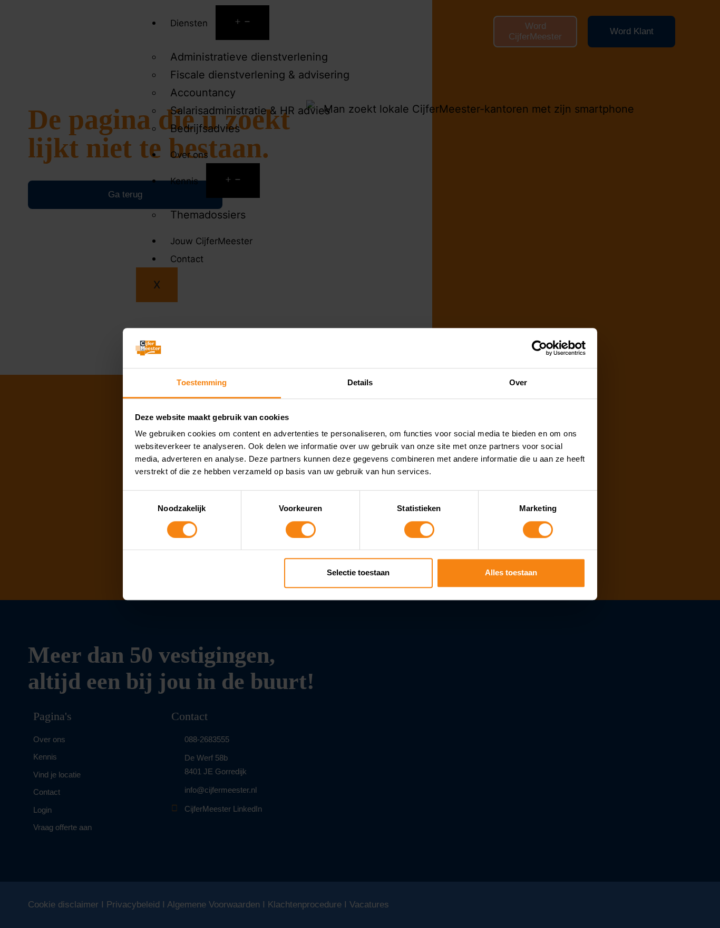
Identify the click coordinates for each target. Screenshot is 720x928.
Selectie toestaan (358, 572)
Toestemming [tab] (202, 382)
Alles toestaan (511, 572)
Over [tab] (518, 382)
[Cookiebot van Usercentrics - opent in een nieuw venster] (539, 348)
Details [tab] (360, 382)
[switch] (301, 529)
